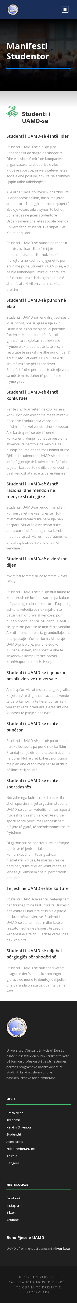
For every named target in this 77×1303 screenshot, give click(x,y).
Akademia (13, 1120)
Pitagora (12, 1163)
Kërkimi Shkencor (18, 1127)
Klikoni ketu (61, 1248)
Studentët (13, 1134)
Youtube (12, 1220)
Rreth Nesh (14, 1113)
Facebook (13, 1198)
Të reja (11, 1156)
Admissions (14, 1141)
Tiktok (10, 1212)
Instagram (14, 1205)
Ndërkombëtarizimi (20, 1148)
